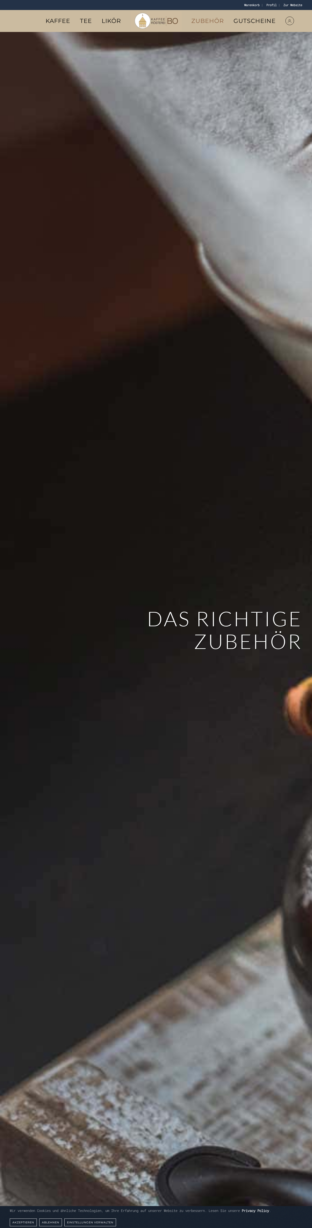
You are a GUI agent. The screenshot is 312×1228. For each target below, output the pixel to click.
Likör (111, 20)
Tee (86, 20)
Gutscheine (255, 20)
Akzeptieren (23, 1222)
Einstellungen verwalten (90, 1222)
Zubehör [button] (207, 20)
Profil (271, 5)
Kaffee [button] (58, 20)
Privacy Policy (255, 1210)
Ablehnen (50, 1222)
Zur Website (292, 5)
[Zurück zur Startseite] (156, 21)
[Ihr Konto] (289, 21)
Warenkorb (251, 5)
